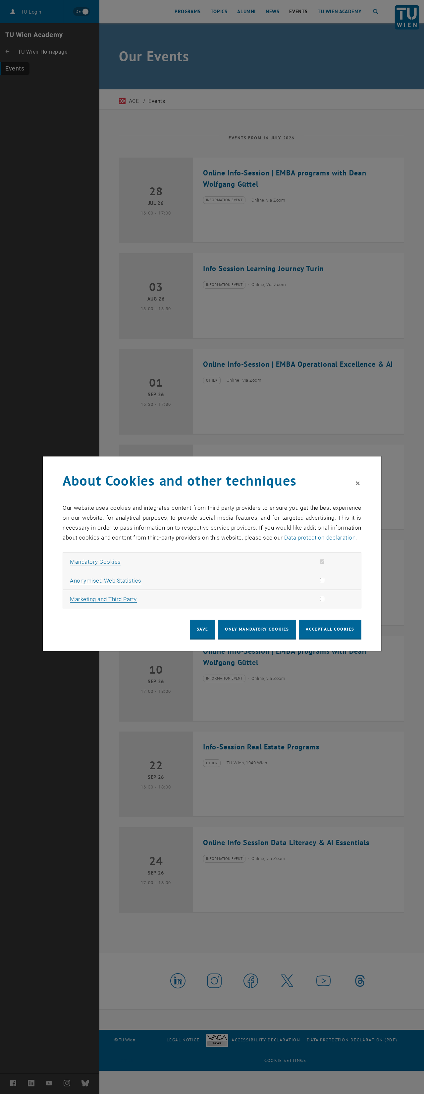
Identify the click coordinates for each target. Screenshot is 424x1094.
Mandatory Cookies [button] (95, 561)
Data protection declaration (319, 537)
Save (202, 629)
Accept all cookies (330, 629)
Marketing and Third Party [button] (103, 599)
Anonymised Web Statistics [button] (105, 580)
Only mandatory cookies (257, 629)
